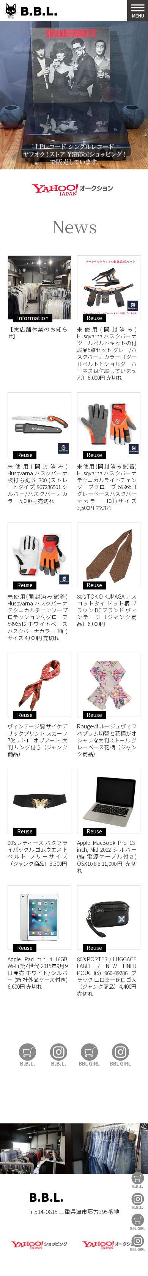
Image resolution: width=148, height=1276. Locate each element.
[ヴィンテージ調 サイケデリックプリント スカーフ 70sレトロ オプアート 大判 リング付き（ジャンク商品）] (39, 685)
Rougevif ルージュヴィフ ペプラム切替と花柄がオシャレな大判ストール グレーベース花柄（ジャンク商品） (107, 740)
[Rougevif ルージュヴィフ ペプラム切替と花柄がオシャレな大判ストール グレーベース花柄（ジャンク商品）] (109, 685)
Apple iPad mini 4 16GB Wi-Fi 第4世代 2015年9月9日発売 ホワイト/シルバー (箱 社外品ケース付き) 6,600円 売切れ (38, 973)
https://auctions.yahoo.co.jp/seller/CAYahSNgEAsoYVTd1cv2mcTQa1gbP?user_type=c (74, 188)
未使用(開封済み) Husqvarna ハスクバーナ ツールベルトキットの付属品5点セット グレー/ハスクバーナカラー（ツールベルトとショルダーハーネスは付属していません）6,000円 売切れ (107, 353)
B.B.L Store (137, 1179)
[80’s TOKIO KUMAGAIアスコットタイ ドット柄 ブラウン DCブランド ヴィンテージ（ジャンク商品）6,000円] (109, 555)
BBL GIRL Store (137, 1221)
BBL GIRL (137, 1242)
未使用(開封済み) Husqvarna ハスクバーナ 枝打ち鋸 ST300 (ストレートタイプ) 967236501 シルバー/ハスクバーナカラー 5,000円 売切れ (38, 483)
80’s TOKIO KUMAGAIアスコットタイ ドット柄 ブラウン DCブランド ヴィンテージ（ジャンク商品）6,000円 (107, 610)
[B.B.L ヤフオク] (109, 1250)
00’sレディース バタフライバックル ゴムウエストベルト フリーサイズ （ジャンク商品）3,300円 (38, 853)
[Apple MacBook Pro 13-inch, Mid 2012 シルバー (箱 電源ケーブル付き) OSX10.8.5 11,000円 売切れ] (109, 801)
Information (33, 318)
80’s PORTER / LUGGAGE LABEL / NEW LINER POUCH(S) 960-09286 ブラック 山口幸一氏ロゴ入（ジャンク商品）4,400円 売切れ (107, 976)
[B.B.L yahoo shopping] (39, 1250)
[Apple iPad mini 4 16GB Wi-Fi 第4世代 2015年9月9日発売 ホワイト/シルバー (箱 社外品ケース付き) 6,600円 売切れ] (39, 917)
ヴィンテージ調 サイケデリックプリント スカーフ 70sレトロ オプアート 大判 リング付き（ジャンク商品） (38, 740)
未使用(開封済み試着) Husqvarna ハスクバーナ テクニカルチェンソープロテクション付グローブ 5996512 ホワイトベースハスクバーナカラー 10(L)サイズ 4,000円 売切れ (38, 617)
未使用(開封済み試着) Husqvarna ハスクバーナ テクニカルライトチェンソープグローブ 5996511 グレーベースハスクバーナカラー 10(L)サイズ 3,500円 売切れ (107, 486)
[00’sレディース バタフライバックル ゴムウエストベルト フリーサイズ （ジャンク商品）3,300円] (39, 801)
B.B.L (30, 11)
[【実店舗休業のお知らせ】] (39, 287)
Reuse (94, 318)
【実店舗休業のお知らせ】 (38, 332)
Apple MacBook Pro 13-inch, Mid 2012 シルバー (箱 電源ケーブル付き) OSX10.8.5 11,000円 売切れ (107, 856)
